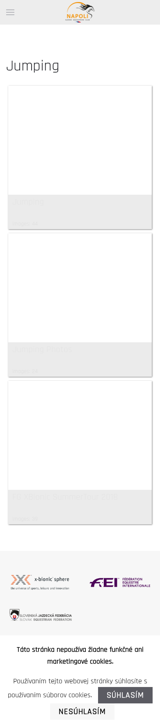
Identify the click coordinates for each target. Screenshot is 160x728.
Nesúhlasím (82, 711)
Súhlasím (125, 695)
